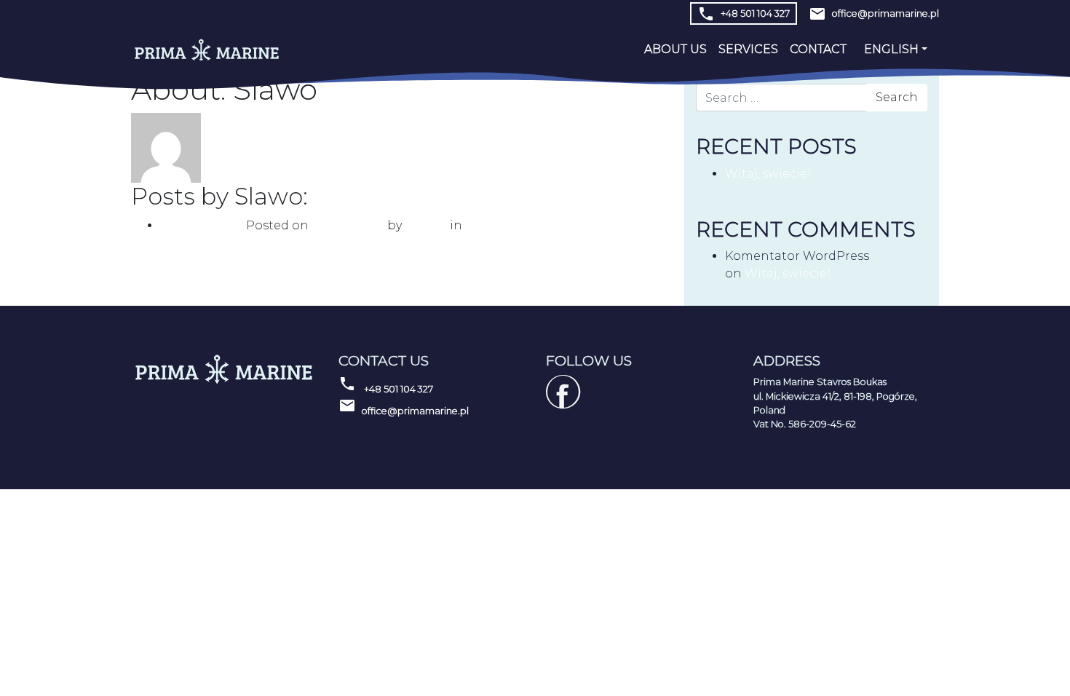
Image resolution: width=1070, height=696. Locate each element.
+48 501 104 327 (743, 14)
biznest (427, 225)
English (891, 49)
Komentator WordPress (797, 256)
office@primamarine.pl (403, 406)
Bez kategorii (502, 225)
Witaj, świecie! (203, 225)
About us (675, 49)
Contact (818, 49)
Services (748, 49)
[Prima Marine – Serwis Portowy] (206, 50)
